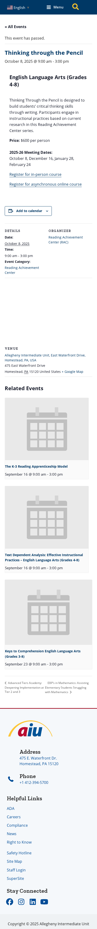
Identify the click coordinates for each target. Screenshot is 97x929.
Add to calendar (29, 211)
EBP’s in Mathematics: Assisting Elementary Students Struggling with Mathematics (67, 687)
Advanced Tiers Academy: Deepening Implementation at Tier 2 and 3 (24, 687)
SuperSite (15, 878)
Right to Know (19, 842)
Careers (14, 816)
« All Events (15, 26)
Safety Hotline (19, 853)
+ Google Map (72, 371)
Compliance (17, 825)
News (11, 833)
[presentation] (47, 429)
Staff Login (16, 870)
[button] (76, 7)
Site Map (14, 861)
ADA (10, 808)
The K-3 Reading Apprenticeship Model (36, 466)
